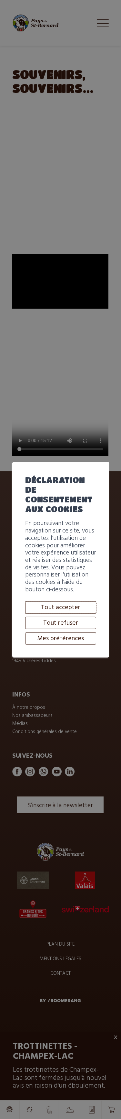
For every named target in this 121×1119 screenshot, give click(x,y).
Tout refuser (60, 623)
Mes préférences (60, 638)
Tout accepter (60, 607)
